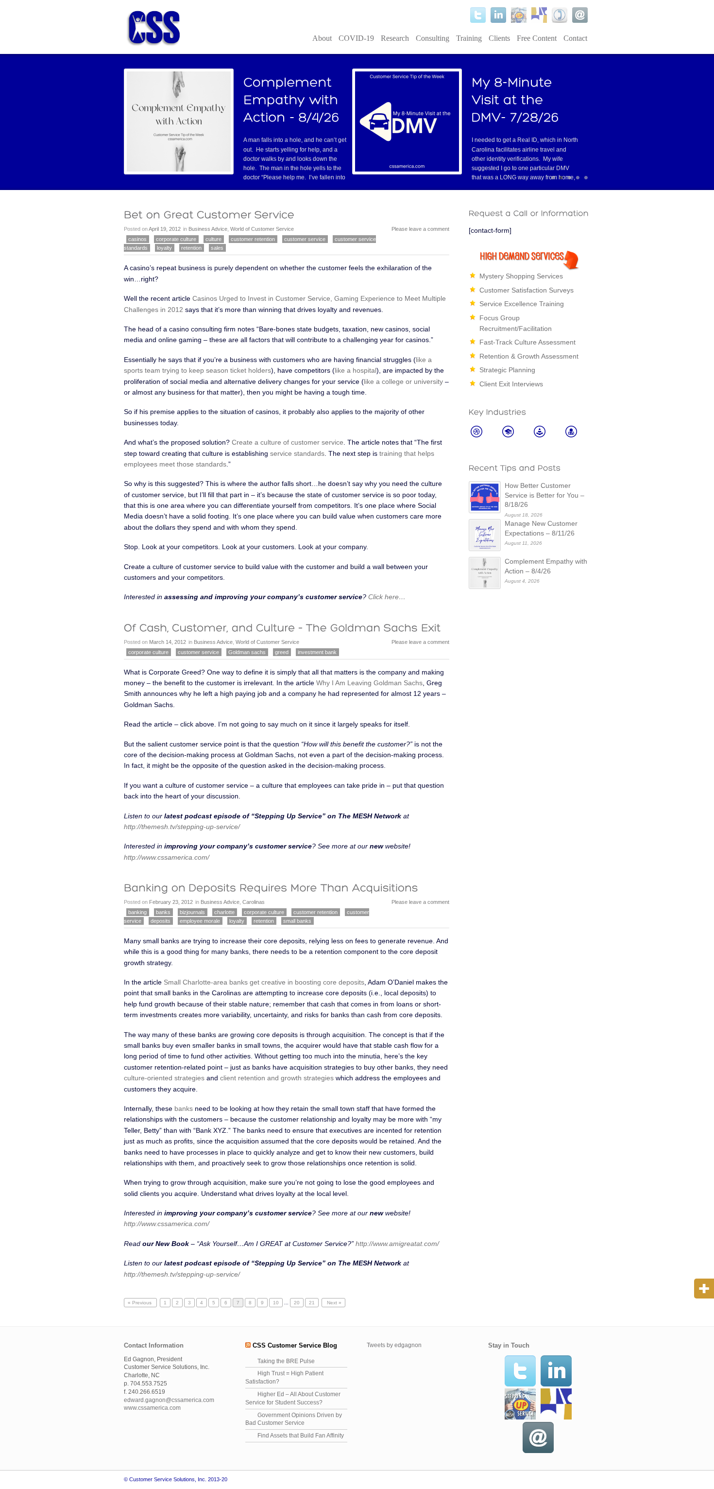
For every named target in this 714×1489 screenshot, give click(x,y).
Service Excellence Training (521, 304)
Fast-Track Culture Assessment (527, 342)
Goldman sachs (247, 652)
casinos (137, 239)
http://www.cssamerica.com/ (166, 857)
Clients (499, 38)
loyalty (164, 248)
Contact (575, 38)
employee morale (200, 921)
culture (213, 239)
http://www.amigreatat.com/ (397, 1243)
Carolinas (253, 902)
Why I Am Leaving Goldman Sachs (369, 683)
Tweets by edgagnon (394, 1345)
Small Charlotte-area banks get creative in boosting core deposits (264, 982)
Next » (333, 1302)
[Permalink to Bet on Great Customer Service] (209, 214)
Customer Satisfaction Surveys (526, 290)
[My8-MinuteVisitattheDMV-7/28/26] (515, 99)
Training (469, 38)
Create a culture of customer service (287, 442)
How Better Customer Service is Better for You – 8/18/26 (544, 495)
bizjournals (192, 912)
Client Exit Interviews (511, 384)
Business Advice (207, 229)
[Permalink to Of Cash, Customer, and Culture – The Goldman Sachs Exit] (282, 627)
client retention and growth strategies (277, 1078)
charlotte (224, 912)
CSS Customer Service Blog (295, 1345)
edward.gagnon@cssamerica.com (169, 1400)
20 (297, 1302)
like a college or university (403, 381)
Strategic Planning (507, 370)
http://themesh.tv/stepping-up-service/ (182, 827)
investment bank (317, 652)
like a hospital (355, 370)
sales (217, 248)
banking (137, 912)
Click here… (387, 597)
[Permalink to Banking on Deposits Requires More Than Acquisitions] (271, 887)
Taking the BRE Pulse (286, 1361)
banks (163, 912)
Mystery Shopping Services (521, 276)
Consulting (432, 38)
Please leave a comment (420, 229)
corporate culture (176, 239)
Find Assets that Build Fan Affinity (300, 1435)
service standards (297, 453)
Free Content (537, 38)
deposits (160, 921)
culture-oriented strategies (164, 1078)
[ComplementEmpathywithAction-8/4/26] (292, 99)
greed (282, 652)
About (322, 38)
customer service (304, 239)
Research (395, 38)
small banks (297, 921)
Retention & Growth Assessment (528, 356)
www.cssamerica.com (152, 1407)
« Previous (140, 1302)
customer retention (253, 239)
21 (312, 1302)
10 (276, 1302)
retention (191, 248)
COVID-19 (356, 38)
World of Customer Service (262, 229)
